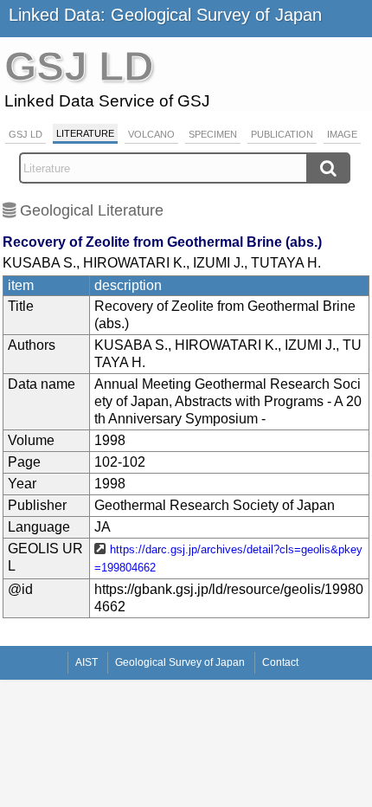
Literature (85, 133)
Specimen (213, 134)
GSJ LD (25, 134)
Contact (280, 662)
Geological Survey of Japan (180, 662)
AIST (86, 662)
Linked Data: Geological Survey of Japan (165, 14)
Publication (282, 134)
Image (342, 134)
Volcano (151, 134)
